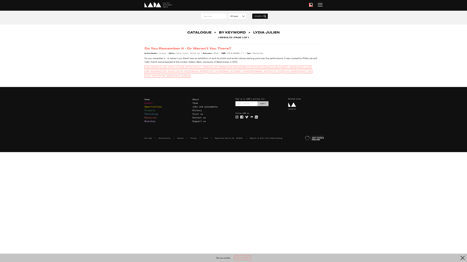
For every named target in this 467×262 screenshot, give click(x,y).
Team (195, 103)
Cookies (180, 138)
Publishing (151, 114)
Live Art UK (292, 109)
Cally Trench (202, 67)
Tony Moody (167, 76)
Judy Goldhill (169, 71)
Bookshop (149, 121)
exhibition (260, 67)
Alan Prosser (151, 67)
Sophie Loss (306, 71)
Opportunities (153, 106)
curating (232, 67)
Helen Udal (274, 67)
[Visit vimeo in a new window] (246, 117)
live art (183, 71)
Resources (150, 117)
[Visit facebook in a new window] (241, 117)
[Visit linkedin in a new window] (256, 117)
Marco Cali (229, 71)
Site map (148, 138)
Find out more (242, 258)
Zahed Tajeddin (182, 76)
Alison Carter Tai (169, 67)
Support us (199, 121)
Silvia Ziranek (290, 71)
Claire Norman (218, 67)
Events (148, 103)
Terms (205, 138)
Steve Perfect (152, 76)
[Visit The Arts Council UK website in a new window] (306, 138)
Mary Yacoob (242, 71)
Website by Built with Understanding (266, 138)
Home (147, 99)
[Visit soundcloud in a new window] (251, 117)
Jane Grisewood (152, 71)
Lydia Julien (214, 71)
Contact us (199, 117)
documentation (246, 67)
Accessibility (165, 138)
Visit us (197, 114)
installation (304, 67)
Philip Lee (274, 71)
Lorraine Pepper (198, 71)
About (195, 99)
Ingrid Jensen (288, 67)
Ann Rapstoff (187, 67)
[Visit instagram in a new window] (236, 117)
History (197, 110)
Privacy (193, 138)
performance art (259, 71)
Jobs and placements (205, 106)
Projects (149, 110)
